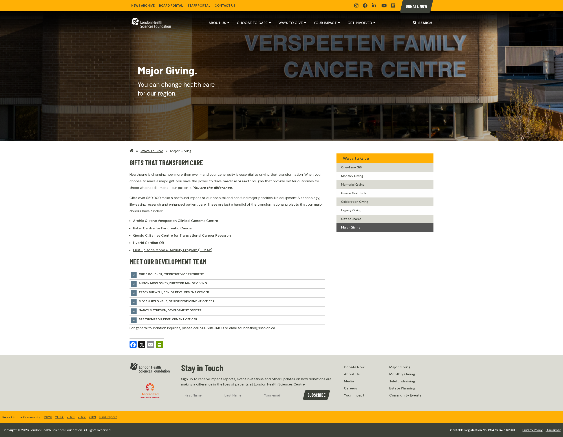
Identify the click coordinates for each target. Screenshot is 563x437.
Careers (350, 388)
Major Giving (181, 151)
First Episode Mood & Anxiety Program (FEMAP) (172, 250)
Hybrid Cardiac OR (148, 242)
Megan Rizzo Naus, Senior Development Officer (172, 302)
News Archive (143, 5)
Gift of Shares (351, 219)
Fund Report (108, 417)
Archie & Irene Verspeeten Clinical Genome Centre (175, 220)
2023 (71, 417)
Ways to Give (290, 22)
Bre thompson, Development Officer (164, 320)
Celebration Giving (354, 202)
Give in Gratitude (353, 193)
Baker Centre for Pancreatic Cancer (163, 228)
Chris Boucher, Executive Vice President (167, 275)
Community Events (405, 395)
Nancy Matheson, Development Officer (166, 311)
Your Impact (325, 22)
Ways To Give (152, 151)
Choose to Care (252, 22)
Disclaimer (553, 430)
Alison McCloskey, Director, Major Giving (169, 284)
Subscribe (316, 395)
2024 (59, 417)
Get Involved (359, 22)
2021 (92, 417)
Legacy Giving (351, 210)
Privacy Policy (533, 430)
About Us (217, 22)
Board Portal (171, 5)
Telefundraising (402, 381)
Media (349, 381)
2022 (82, 417)
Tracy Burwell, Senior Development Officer (170, 293)
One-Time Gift (351, 167)
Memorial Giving (352, 184)
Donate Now (416, 6)
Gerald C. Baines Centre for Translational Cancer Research (182, 235)
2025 (48, 417)
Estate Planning (402, 388)
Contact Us (225, 5)
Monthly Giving (352, 176)
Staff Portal (198, 5)
